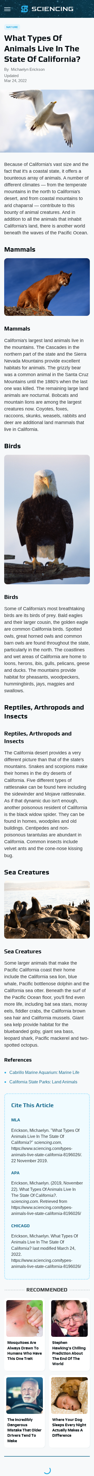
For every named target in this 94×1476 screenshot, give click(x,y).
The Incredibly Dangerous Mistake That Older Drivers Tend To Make (24, 1430)
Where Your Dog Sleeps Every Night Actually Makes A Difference (69, 1427)
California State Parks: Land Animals (43, 1082)
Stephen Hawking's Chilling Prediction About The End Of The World (69, 1353)
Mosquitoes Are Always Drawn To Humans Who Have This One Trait (24, 1350)
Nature (12, 27)
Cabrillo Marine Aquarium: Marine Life (44, 1072)
